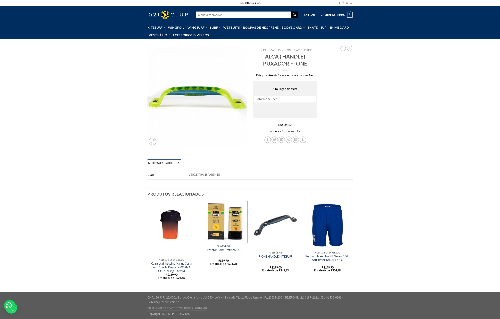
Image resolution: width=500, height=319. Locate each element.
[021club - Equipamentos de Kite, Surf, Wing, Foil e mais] (168, 14)
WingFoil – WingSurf (186, 27)
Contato (201, 308)
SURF (214, 27)
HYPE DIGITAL (180, 313)
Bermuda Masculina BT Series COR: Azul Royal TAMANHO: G (327, 258)
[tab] (164, 163)
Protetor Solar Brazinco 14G (223, 250)
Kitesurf (155, 27)
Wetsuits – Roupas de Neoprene (251, 27)
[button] (10, 305)
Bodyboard (291, 27)
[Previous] (148, 246)
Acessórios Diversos (190, 35)
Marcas (275, 50)
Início (262, 50)
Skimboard (339, 27)
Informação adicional (164, 163)
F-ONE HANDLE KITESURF (276, 256)
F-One (288, 50)
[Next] (351, 246)
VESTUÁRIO (158, 35)
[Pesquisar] (294, 15)
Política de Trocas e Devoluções (170, 308)
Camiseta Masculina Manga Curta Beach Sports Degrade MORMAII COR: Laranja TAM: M (171, 267)
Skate (313, 27)
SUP (324, 27)
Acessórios (304, 50)
